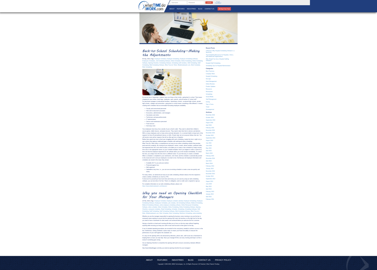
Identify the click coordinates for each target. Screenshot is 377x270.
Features (181, 9)
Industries (191, 9)
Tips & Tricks (210, 104)
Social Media (209, 96)
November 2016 (210, 115)
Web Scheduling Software (156, 65)
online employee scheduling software (170, 205)
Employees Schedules (148, 61)
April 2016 (209, 125)
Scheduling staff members (179, 63)
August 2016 (209, 122)
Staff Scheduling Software (167, 211)
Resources (209, 89)
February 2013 (210, 191)
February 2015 (210, 156)
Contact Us (209, 9)
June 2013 (209, 184)
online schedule (152, 207)
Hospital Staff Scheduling (213, 63)
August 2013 (209, 181)
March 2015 (209, 153)
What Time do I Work (171, 65)
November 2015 (210, 133)
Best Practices (210, 71)
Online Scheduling (186, 61)
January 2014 (210, 168)
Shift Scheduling (192, 63)
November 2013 (210, 173)
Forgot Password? (218, 2)
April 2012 (209, 196)
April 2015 (209, 150)
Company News (210, 73)
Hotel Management (211, 81)
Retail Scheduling (166, 209)
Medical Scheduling (196, 203)
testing (208, 102)
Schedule (174, 209)
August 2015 (209, 140)
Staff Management (211, 99)
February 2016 (210, 127)
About (171, 9)
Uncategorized (210, 109)
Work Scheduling (147, 67)
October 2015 (210, 135)
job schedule (172, 203)
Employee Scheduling (173, 58)
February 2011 (210, 199)
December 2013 (210, 171)
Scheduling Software (165, 63)
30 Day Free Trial (224, 9)
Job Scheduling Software (163, 61)
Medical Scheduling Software (150, 205)
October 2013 (210, 176)
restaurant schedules (154, 209)
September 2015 (210, 138)
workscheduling (197, 213)
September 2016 (210, 120)
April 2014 (209, 161)
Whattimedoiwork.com (184, 65)
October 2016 (210, 117)
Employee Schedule (160, 58)
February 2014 (210, 166)
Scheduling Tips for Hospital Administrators (218, 65)
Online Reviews (210, 84)
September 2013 (210, 178)
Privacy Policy (223, 260)
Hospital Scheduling (211, 76)
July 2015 (208, 143)
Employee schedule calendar (175, 201)
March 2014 (209, 163)
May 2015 (208, 148)
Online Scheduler (175, 61)
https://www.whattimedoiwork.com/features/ (154, 186)
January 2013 (210, 194)
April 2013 (209, 189)
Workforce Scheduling (186, 213)
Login (209, 2)
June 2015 (209, 145)
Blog (200, 9)
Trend (207, 107)
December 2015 (210, 130)
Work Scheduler (195, 65)
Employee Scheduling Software (189, 58)
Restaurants (209, 91)
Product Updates (210, 86)
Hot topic (208, 79)
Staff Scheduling (154, 211)
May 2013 (208, 186)
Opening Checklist (153, 63)
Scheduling (181, 209)
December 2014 (210, 158)
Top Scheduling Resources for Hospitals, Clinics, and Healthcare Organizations (220, 55)
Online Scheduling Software (187, 207)
